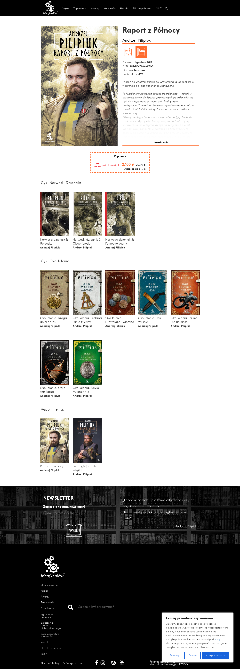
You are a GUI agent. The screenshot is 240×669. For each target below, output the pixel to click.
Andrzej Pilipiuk (136, 40)
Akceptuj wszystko (215, 655)
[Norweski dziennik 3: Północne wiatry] (120, 235)
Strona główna (49, 584)
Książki (65, 8)
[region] (197, 637)
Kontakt (124, 8)
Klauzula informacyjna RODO (169, 664)
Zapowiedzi (79, 8)
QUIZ (159, 8)
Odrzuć (193, 655)
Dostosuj (174, 655)
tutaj (217, 639)
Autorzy (95, 8)
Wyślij (74, 531)
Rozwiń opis (161, 142)
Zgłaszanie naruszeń (47, 615)
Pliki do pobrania (142, 8)
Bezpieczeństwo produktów (50, 635)
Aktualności (110, 8)
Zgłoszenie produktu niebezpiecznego (51, 625)
